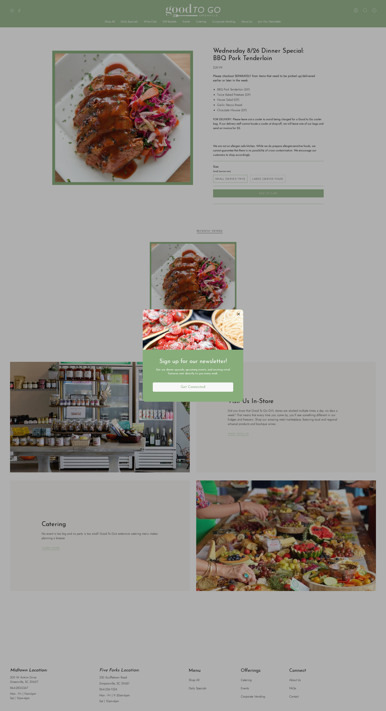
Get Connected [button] (193, 387)
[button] (238, 314)
